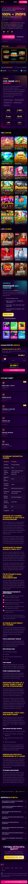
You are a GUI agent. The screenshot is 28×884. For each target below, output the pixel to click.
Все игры (3, 134)
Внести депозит (14, 370)
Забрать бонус (7, 36)
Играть (21, 880)
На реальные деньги (10, 318)
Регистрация (23, 2)
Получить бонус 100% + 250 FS (14, 857)
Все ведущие (4, 231)
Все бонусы (20, 36)
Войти (15, 2)
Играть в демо (8, 314)
